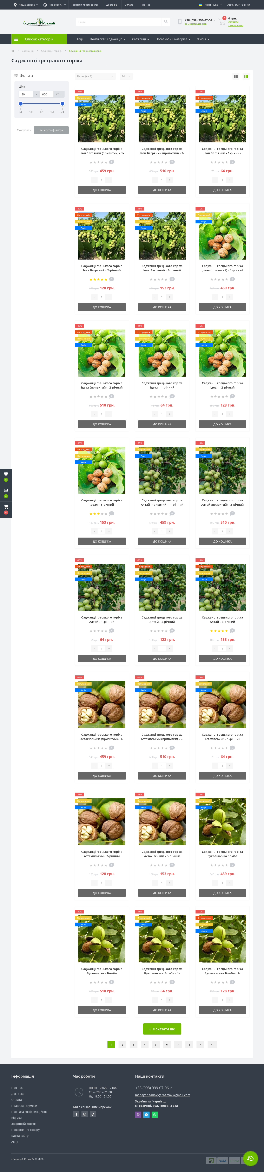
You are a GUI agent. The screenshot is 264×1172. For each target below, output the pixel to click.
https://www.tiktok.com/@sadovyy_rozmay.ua (93, 1114)
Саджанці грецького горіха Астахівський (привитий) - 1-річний (101, 739)
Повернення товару (25, 1130)
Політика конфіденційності (30, 1112)
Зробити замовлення (235, 23)
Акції (80, 39)
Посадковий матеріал (171, 39)
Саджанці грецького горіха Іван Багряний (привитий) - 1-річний (102, 153)
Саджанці (139, 39)
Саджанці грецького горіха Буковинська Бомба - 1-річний (162, 973)
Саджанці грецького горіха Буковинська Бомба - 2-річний (222, 973)
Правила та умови (24, 1106)
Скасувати (24, 130)
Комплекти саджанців (106, 39)
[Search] (165, 22)
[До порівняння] (122, 98)
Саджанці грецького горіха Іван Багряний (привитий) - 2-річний (162, 153)
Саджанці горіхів (51, 51)
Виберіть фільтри (51, 130)
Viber (138, 1115)
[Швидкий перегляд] (122, 105)
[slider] (20, 103)
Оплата (129, 4)
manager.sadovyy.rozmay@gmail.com (162, 1095)
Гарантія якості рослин (85, 4)
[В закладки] (122, 91)
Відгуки (16, 1118)
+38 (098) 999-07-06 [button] (152, 1087)
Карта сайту (19, 1136)
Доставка (112, 4)
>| (212, 1044)
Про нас (145, 4)
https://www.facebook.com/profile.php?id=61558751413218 (76, 1114)
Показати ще (164, 1029)
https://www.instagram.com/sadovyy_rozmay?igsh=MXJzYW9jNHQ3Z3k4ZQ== (84, 1114)
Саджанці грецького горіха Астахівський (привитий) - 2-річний (162, 739)
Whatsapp (155, 1115)
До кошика (102, 190)
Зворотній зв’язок (23, 1124)
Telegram (146, 1115)
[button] (6, 510)
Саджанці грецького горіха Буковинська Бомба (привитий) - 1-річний (222, 856)
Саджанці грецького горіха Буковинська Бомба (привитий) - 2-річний (101, 973)
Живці (201, 39)
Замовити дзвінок (195, 23)
